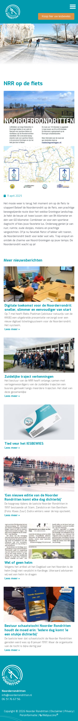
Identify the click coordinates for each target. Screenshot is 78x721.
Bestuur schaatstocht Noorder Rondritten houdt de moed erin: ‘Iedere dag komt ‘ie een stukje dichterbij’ (38, 630)
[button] (73, 6)
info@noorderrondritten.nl (17, 695)
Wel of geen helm (18, 562)
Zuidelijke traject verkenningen (29, 376)
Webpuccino (50, 715)
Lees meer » (12, 329)
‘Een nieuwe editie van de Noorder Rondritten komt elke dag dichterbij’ (33, 497)
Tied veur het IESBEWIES (24, 443)
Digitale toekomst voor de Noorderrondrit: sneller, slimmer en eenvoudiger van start (38, 307)
